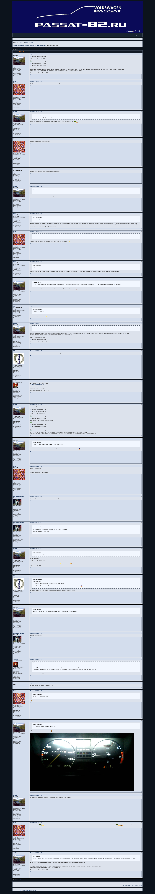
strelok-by (15, 380)
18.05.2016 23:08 (38, 720)
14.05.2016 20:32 (38, 466)
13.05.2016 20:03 (38, 231)
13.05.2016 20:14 (38, 278)
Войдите (21, 42)
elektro (15, 54)
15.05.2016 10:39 (38, 683)
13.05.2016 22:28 (38, 323)
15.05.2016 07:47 (38, 633)
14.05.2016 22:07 (38, 575)
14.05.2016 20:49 (38, 548)
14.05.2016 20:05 (38, 404)
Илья (14, 81)
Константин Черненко (18, 496)
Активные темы (138, 39)
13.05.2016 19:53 (38, 81)
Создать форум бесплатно (136, 885)
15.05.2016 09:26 (38, 659)
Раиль (14, 169)
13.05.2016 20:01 (38, 213)
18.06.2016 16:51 (38, 822)
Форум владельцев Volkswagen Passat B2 (24, 45)
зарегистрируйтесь (29, 42)
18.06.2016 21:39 (38, 852)
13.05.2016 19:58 (38, 186)
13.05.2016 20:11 (38, 261)
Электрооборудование (40, 45)
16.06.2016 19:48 (38, 795)
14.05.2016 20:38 (38, 496)
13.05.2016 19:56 (38, 138)
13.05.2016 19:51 (38, 54)
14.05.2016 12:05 (38, 380)
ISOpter (15, 350)
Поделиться (32, 54)
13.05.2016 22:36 (38, 350)
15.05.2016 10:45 (38, 690)
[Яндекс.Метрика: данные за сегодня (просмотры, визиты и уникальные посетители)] (32, 890)
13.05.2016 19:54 (38, 111)
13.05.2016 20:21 (38, 306)
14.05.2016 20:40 (38, 522)
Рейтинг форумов (126, 885)
